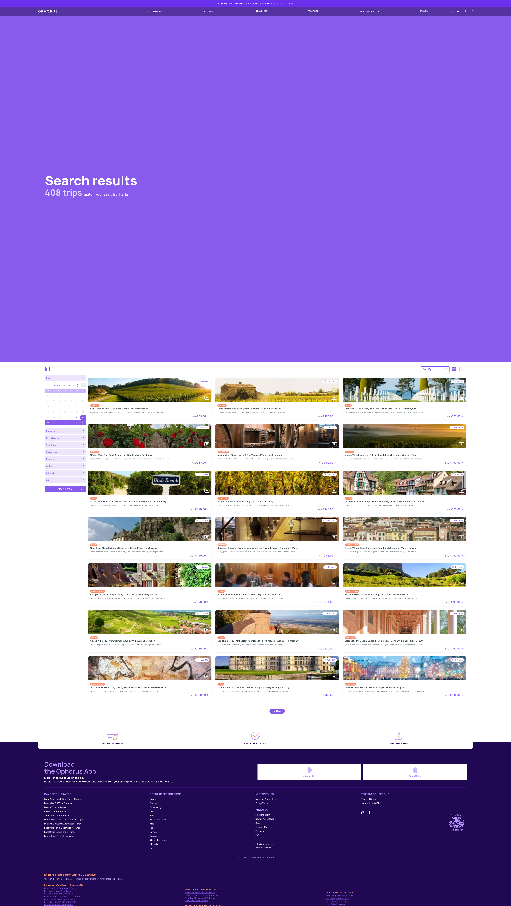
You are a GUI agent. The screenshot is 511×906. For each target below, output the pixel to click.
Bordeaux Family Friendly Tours (58, 904)
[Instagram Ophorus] (363, 813)
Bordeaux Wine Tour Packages (58, 893)
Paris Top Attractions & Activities (200, 898)
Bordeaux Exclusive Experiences (59, 899)
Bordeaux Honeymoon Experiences (61, 902)
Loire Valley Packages (335, 904)
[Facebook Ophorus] (370, 813)
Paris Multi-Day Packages (196, 900)
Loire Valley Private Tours (337, 898)
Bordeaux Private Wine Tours (57, 891)
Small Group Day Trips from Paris (200, 892)
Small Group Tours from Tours (339, 895)
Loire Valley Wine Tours (336, 901)
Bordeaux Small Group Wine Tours (60, 888)
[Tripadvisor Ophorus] (457, 822)
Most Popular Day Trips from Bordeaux (62, 896)
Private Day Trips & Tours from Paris (201, 895)
